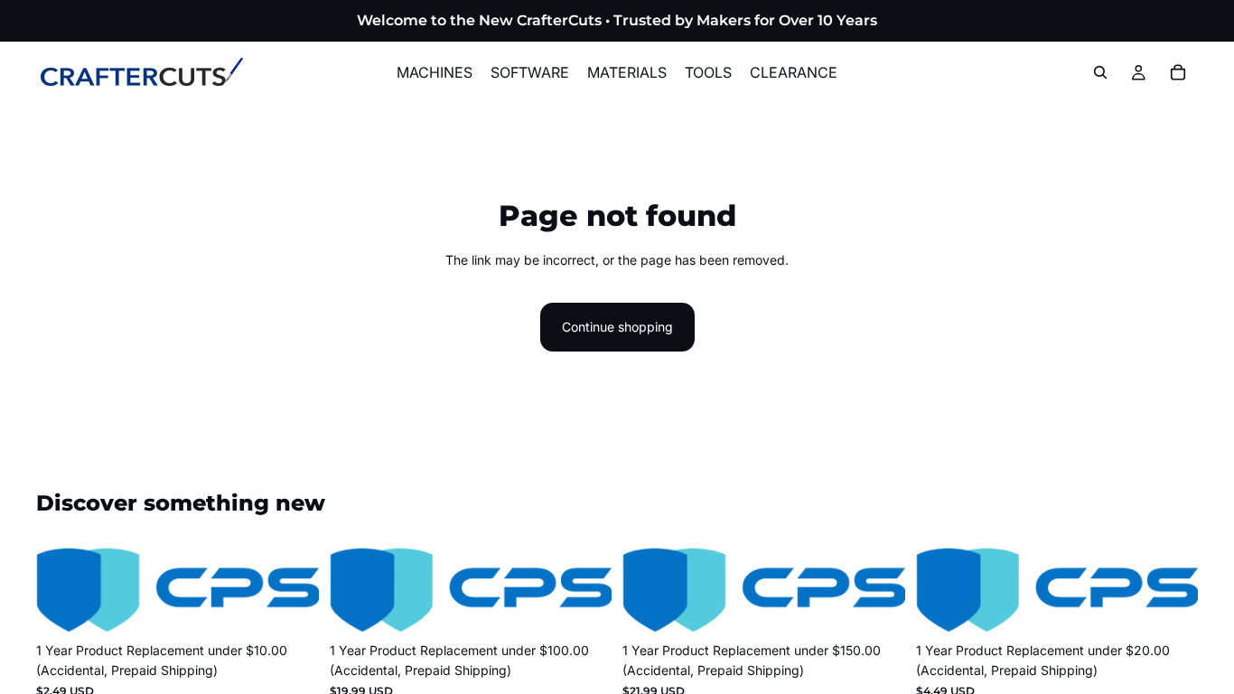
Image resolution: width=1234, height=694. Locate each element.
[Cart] (1178, 72)
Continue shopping (617, 326)
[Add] (291, 605)
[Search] (1100, 72)
